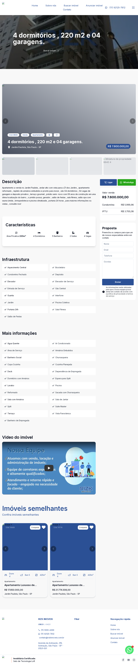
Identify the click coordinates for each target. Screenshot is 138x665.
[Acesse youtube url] (128, 660)
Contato (67, 9)
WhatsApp (128, 182)
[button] (5, 121)
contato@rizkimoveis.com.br (51, 637)
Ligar (110, 182)
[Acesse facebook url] (123, 660)
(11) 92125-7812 (47, 634)
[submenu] (133, 7)
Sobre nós (50, 5)
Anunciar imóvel (94, 5)
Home (35, 5)
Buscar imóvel (71, 5)
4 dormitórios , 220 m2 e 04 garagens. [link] (77, 50)
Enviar (118, 282)
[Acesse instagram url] (134, 660)
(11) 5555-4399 (47, 630)
